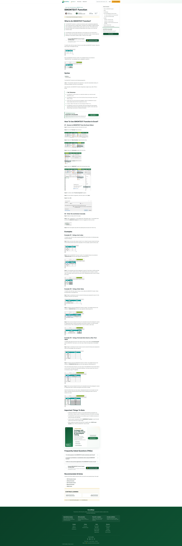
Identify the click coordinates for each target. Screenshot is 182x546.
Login (110, 1)
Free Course (79, 1)
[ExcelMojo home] (65, 1)
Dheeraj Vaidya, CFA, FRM (81, 13)
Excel (68, 7)
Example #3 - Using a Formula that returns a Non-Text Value (111, 23)
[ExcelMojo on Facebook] (94, 539)
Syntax (105, 10)
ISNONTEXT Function (80, 7)
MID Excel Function (70, 484)
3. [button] (81, 461)
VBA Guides (97, 527)
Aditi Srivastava (69, 13)
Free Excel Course (85, 527)
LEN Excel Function (70, 480)
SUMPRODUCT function (87, 419)
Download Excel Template (93, 40)
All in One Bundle (116, 1)
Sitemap (96, 541)
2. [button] (80, 458)
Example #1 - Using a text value (108, 19)
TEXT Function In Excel (71, 479)
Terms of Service (108, 532)
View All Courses (93, 438)
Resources (85, 1)
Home (66, 7)
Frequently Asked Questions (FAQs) (109, 26)
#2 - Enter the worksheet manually (109, 16)
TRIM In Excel (69, 486)
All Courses (73, 1)
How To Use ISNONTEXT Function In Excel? (110, 13)
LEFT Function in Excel (71, 482)
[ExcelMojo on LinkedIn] (88, 539)
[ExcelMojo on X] (92, 539)
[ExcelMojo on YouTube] (90, 539)
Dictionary (108, 527)
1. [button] (80, 454)
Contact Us (74, 527)
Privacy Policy (108, 530)
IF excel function (95, 341)
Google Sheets (96, 532)
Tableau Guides (96, 530)
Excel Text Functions (73, 7)
